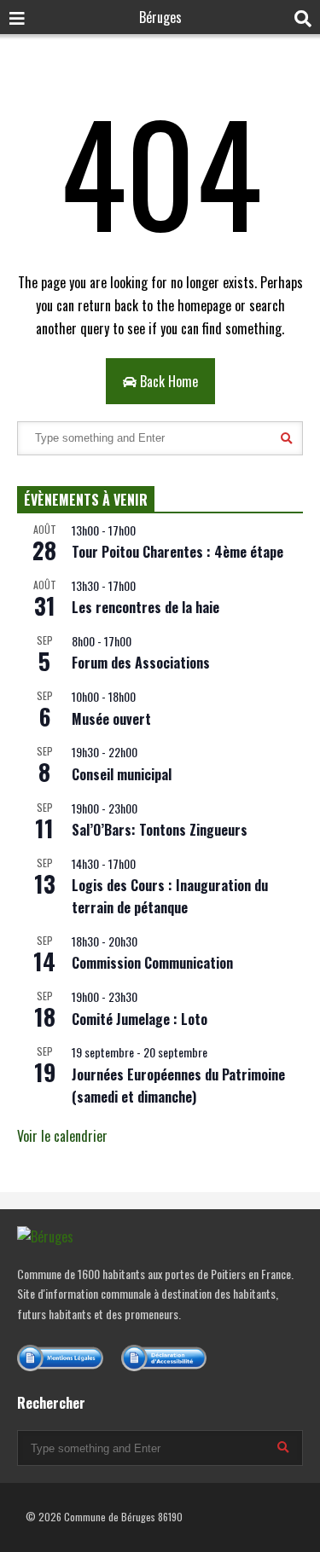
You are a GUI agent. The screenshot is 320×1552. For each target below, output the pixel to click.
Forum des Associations (141, 662)
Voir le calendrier (62, 1136)
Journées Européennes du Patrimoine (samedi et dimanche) (178, 1085)
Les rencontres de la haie (145, 607)
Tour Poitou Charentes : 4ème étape (177, 551)
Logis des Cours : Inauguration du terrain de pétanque (170, 896)
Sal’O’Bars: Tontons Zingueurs (159, 829)
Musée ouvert (111, 719)
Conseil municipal (122, 774)
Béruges (160, 17)
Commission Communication (152, 963)
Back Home (167, 381)
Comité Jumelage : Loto (139, 1019)
